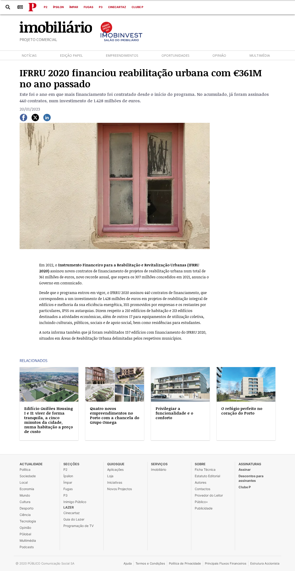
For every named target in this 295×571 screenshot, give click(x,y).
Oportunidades (175, 55)
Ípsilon (58, 7)
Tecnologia (28, 521)
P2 (45, 7)
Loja (110, 476)
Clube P (137, 7)
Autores (200, 482)
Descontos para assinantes (251, 478)
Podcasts (27, 547)
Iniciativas (114, 482)
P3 (101, 7)
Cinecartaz (117, 7)
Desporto (26, 508)
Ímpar (73, 7)
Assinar (245, 469)
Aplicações (115, 469)
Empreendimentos (122, 55)
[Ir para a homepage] (32, 7)
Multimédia (259, 55)
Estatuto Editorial (207, 476)
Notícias (29, 55)
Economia (27, 489)
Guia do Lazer (73, 519)
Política (25, 469)
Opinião (219, 55)
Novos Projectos (119, 489)
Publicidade (203, 508)
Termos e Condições (150, 563)
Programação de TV (78, 526)
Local (24, 482)
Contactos (202, 489)
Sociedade (28, 476)
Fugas (88, 7)
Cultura (25, 502)
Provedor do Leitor (209, 495)
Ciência (25, 515)
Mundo (25, 495)
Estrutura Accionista (264, 563)
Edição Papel (71, 55)
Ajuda (128, 563)
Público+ (201, 502)
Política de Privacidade (185, 563)
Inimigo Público (74, 502)
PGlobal (25, 534)
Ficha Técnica (205, 469)
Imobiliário (158, 469)
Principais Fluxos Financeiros (225, 563)
